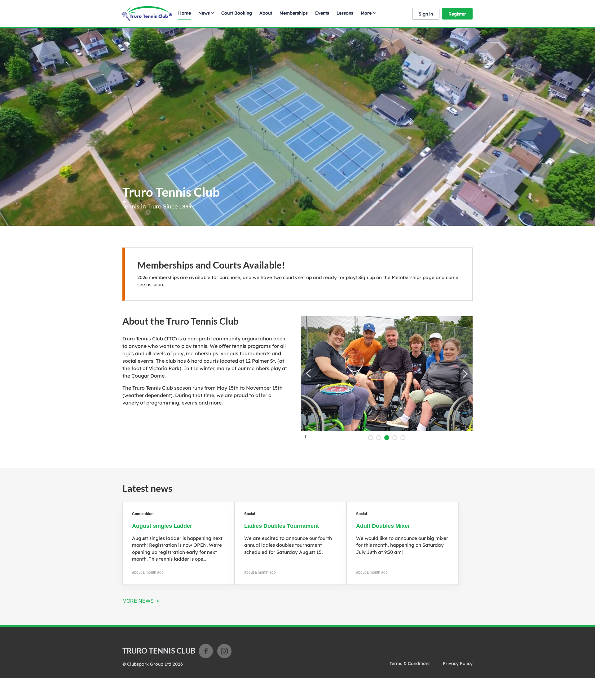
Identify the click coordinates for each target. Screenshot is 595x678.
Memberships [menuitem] (294, 13)
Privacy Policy (458, 663)
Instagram (224, 651)
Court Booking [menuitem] (236, 13)
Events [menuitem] (322, 13)
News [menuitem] (204, 13)
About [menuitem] (265, 13)
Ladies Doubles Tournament (281, 526)
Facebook (206, 651)
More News (138, 601)
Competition (142, 514)
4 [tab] (394, 437)
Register (457, 14)
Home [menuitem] (184, 13)
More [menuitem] (366, 13)
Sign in (426, 14)
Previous (308, 374)
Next (465, 374)
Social (249, 514)
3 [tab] (386, 437)
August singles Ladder (162, 526)
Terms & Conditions (410, 663)
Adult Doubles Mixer (383, 526)
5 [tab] (402, 437)
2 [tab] (378, 437)
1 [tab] (370, 437)
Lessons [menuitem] (345, 13)
